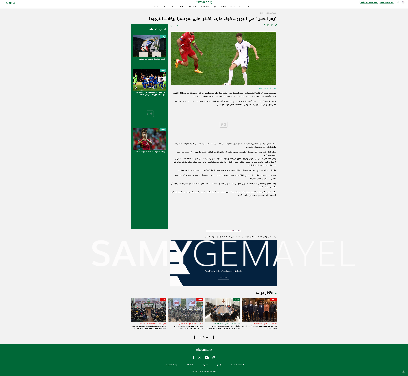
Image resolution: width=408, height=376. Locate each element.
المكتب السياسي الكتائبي (232, 323)
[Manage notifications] (403, 372)
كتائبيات (156, 6)
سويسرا (266, 88)
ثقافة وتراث (205, 6)
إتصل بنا (205, 365)
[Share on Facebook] (264, 25)
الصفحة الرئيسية (237, 365)
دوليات (232, 6)
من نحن (219, 365)
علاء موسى (273, 323)
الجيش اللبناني (183, 323)
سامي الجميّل (162, 323)
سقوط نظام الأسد (218, 323)
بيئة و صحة (193, 6)
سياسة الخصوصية (171, 365)
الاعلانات (190, 365)
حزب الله (201, 323)
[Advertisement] (223, 215)
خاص (165, 6)
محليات (241, 6)
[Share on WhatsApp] (272, 25)
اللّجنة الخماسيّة (258, 323)
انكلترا (260, 88)
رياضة (182, 6)
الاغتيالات (142, 323)
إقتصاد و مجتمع (220, 6)
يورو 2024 (273, 88)
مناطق (173, 6)
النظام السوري (193, 323)
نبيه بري (266, 323)
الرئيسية (251, 6)
